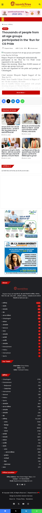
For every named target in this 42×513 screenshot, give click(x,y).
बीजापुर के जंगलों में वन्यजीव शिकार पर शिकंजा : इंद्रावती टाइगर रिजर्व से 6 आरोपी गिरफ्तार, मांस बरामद (31, 129)
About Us (12, 499)
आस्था (5, 449)
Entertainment (7, 346)
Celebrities (7, 388)
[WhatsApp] (22, 101)
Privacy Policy (20, 499)
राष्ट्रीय (4, 306)
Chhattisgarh (7, 318)
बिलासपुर (6, 425)
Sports (5, 356)
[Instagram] (24, 484)
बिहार (5, 461)
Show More (21, 92)
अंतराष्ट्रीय (5, 325)
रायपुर (5, 428)
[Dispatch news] (21, 4)
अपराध (5, 422)
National (5, 328)
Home (5, 24)
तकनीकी (5, 337)
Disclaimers (29, 499)
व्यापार (4, 331)
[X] (8, 101)
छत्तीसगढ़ (10, 24)
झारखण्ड (6, 455)
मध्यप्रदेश (5, 309)
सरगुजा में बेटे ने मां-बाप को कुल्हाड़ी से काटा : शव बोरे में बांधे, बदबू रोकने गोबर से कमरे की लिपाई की (10, 129)
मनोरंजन (5, 321)
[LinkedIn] (13, 101)
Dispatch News (9, 48)
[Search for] (40, 5)
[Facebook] (4, 101)
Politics (5, 350)
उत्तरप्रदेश (5, 334)
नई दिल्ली (6, 458)
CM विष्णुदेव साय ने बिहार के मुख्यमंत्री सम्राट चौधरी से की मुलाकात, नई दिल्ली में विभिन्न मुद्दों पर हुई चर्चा (31, 153)
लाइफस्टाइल (7, 464)
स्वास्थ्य (6, 431)
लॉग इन (21, 171)
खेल (4, 312)
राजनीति (5, 340)
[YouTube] (22, 484)
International (7, 353)
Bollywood (7, 385)
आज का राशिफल (7, 315)
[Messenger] (18, 101)
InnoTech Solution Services (24, 496)
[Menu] (2, 5)
